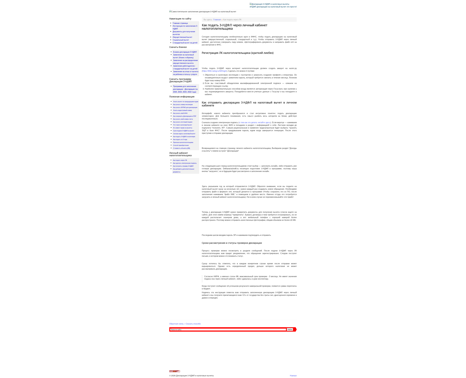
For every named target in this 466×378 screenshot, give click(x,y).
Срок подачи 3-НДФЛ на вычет (183, 131)
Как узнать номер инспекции (183, 104)
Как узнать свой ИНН (180, 113)
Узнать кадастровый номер (182, 110)
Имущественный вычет (182, 37)
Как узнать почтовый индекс (182, 122)
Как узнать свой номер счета (183, 119)
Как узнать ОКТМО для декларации (185, 107)
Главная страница (180, 23)
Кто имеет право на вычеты (182, 128)
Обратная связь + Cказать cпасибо (185, 323)
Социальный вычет (181, 39)
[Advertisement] (233, 352)
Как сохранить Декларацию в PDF (184, 116)
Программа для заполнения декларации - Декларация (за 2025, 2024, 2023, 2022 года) (185, 89)
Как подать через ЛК (180, 160)
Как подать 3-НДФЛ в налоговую (184, 136)
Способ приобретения (181, 145)
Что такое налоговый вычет (182, 125)
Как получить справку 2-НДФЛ (183, 166)
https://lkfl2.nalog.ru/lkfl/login (214, 70)
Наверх (293, 375)
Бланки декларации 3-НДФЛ (185, 52)
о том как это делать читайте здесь (254, 122)
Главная (217, 19)
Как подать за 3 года (180, 139)
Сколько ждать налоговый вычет (184, 133)
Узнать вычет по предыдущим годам (185, 101)
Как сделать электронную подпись (185, 163)
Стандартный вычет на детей (185, 42)
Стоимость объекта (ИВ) (181, 148)
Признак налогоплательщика (183, 142)
